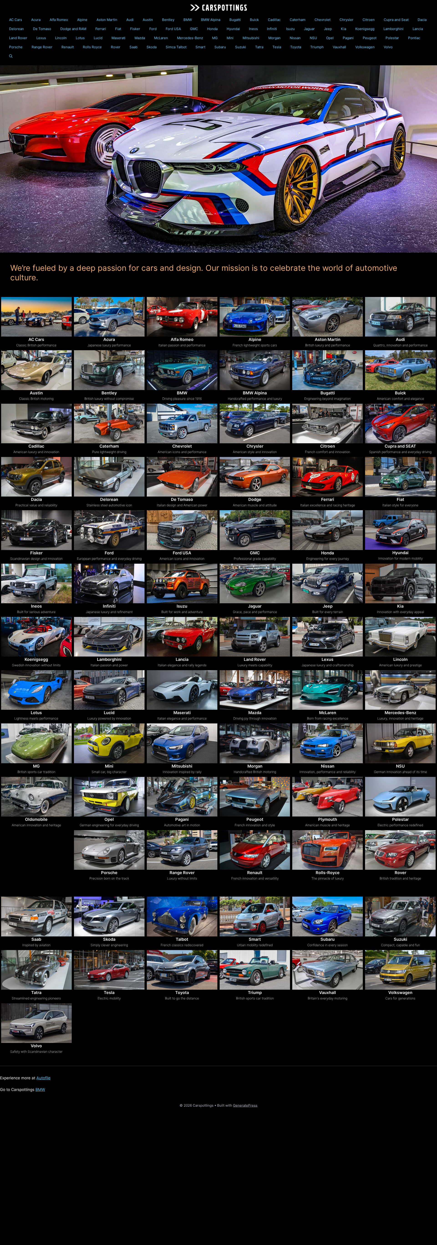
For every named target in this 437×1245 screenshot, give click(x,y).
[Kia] (400, 583)
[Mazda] (255, 690)
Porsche (16, 47)
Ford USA (173, 29)
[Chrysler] (255, 423)
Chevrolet (322, 20)
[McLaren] (327, 690)
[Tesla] (109, 970)
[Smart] (255, 916)
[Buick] (400, 370)
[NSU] (400, 743)
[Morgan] (255, 743)
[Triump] (255, 970)
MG (215, 38)
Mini (230, 38)
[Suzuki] (400, 916)
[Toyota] (182, 970)
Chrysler (346, 20)
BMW (187, 20)
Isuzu (290, 29)
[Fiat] (400, 477)
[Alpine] (255, 317)
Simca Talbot (176, 47)
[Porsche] (109, 850)
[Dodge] (255, 477)
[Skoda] (109, 916)
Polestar (392, 38)
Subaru (220, 47)
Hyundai (233, 29)
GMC (194, 29)
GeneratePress (245, 1105)
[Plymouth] (327, 796)
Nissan (295, 38)
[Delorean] (109, 477)
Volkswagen (365, 47)
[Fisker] (36, 530)
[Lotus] (36, 690)
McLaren (161, 38)
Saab (133, 47)
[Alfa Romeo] (182, 317)
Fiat (118, 29)
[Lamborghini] (109, 637)
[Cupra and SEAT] (400, 423)
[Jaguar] (255, 583)
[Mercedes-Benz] (400, 690)
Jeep (328, 29)
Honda (212, 29)
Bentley (168, 20)
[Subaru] (327, 916)
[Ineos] (36, 583)
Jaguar (309, 29)
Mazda (140, 38)
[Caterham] (109, 423)
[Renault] (255, 850)
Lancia (418, 29)
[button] (11, 56)
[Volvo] (36, 1023)
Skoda (152, 47)
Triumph (317, 47)
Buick (254, 20)
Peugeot (369, 38)
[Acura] (109, 317)
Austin (148, 20)
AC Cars (15, 20)
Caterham (297, 20)
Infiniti (272, 29)
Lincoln (61, 38)
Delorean (16, 29)
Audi (130, 20)
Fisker (135, 29)
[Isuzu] (182, 583)
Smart (200, 47)
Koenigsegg (364, 29)
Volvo (388, 47)
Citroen (369, 20)
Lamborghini (394, 29)
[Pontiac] (36, 856)
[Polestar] (400, 796)
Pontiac (414, 38)
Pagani (348, 38)
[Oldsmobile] (36, 796)
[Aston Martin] (327, 317)
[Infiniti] (109, 583)
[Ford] (109, 530)
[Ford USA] (182, 530)
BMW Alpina (210, 20)
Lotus (80, 38)
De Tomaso (42, 29)
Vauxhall (339, 47)
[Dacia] (36, 477)
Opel (330, 38)
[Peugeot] (255, 796)
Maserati (118, 38)
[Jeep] (327, 583)
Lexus (41, 38)
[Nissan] (327, 743)
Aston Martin (107, 20)
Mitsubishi (251, 38)
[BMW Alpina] (255, 370)
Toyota (295, 47)
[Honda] (327, 530)
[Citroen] (327, 423)
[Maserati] (182, 690)
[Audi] (400, 317)
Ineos (253, 29)
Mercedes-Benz (190, 38)
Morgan (274, 38)
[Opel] (109, 796)
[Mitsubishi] (182, 743)
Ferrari (100, 29)
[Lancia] (182, 637)
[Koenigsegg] (36, 637)
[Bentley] (109, 370)
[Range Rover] (182, 850)
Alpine (82, 20)
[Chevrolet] (182, 423)
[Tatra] (36, 970)
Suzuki (240, 47)
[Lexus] (327, 637)
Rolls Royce (92, 47)
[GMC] (255, 530)
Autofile (43, 1078)
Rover (115, 47)
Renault (67, 47)
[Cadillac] (36, 423)
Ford (153, 29)
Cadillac (274, 20)
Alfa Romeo (59, 20)
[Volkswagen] (400, 970)
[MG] (36, 743)
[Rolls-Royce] (327, 850)
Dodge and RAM (73, 29)
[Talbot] (182, 916)
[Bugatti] (327, 370)
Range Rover (42, 47)
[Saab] (36, 916)
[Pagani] (182, 796)
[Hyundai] (400, 530)
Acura (36, 20)
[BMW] (182, 370)
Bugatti (235, 20)
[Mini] (109, 743)
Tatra (259, 47)
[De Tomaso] (182, 477)
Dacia (422, 20)
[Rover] (400, 850)
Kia (343, 29)
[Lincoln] (400, 637)
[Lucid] (109, 690)
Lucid (98, 38)
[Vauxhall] (327, 970)
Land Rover (18, 38)
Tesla (276, 47)
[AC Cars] (36, 317)
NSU (313, 38)
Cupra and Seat (396, 20)
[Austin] (36, 370)
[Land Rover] (255, 637)
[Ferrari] (327, 477)
